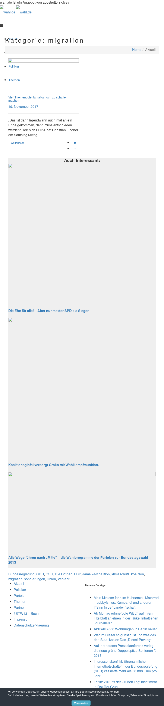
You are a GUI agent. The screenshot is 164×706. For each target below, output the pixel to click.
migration (15, 578)
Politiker (20, 589)
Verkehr (63, 578)
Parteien (20, 595)
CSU (49, 574)
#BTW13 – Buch (26, 613)
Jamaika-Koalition (96, 574)
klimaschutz (120, 574)
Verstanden (81, 703)
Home (136, 49)
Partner (19, 607)
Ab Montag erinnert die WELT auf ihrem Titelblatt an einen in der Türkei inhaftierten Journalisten (126, 618)
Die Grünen (63, 574)
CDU (40, 574)
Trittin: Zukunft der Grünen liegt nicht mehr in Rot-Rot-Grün (125, 684)
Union (51, 578)
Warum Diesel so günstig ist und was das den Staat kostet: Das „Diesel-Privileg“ (125, 637)
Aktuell (19, 583)
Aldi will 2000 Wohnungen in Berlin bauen (126, 629)
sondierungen (34, 578)
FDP (77, 574)
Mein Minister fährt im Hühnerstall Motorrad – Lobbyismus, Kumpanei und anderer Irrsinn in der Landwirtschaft (126, 602)
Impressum (22, 619)
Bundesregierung (21, 574)
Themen (20, 601)
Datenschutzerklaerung (31, 625)
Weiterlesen (18, 142)
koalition (137, 574)
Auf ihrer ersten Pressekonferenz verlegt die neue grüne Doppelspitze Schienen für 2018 (126, 650)
